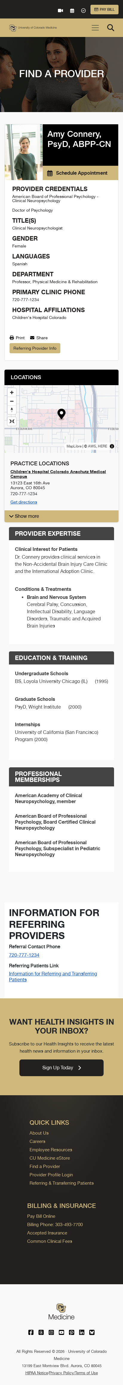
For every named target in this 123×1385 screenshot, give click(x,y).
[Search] (110, 28)
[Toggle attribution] (112, 446)
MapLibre (74, 446)
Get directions (23, 502)
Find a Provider (45, 1166)
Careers (37, 1141)
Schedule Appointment (81, 173)
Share (41, 337)
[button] (62, 415)
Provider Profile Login (51, 1174)
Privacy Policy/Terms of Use (73, 1373)
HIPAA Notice (36, 1373)
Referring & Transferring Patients (62, 1183)
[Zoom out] (11, 401)
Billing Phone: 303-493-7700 (55, 1224)
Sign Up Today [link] (57, 1067)
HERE (102, 446)
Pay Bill (107, 9)
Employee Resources (51, 1149)
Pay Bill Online (41, 1216)
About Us (39, 1132)
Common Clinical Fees (49, 1241)
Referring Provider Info (34, 348)
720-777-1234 (24, 955)
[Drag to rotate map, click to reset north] (11, 409)
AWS (92, 446)
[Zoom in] (11, 392)
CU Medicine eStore (50, 1158)
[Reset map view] (11, 421)
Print (19, 337)
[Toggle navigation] (95, 27)
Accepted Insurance (47, 1232)
